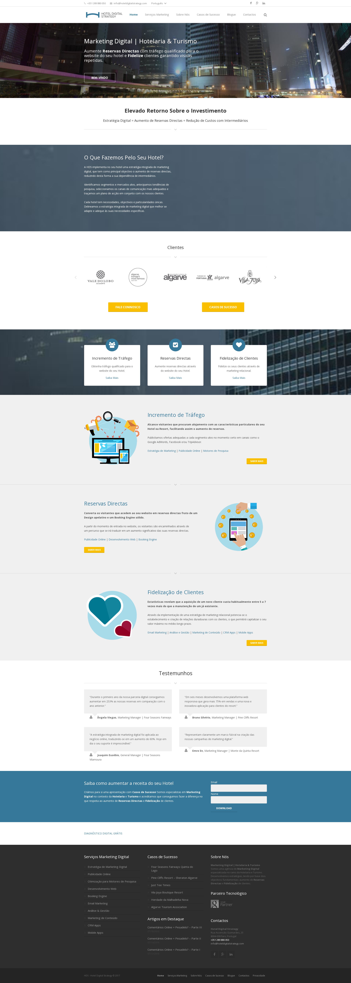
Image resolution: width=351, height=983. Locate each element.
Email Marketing (157, 632)
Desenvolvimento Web (122, 539)
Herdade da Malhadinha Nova (169, 899)
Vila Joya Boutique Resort (167, 892)
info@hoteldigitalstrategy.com (130, 3)
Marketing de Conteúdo (206, 632)
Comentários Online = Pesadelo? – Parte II (174, 938)
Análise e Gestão (179, 632)
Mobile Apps (245, 632)
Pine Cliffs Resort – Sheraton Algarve (174, 878)
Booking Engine (147, 539)
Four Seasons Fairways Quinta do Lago (172, 868)
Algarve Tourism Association (169, 907)
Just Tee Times (160, 885)
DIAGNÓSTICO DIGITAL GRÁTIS (103, 833)
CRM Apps (229, 632)
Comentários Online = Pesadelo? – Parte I (174, 949)
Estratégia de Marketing (162, 450)
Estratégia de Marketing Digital (107, 867)
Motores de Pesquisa (215, 450)
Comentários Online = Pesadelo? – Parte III (175, 927)
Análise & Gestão (98, 910)
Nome (214, 794)
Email (214, 782)
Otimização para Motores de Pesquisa (112, 881)
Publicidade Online (189, 450)
